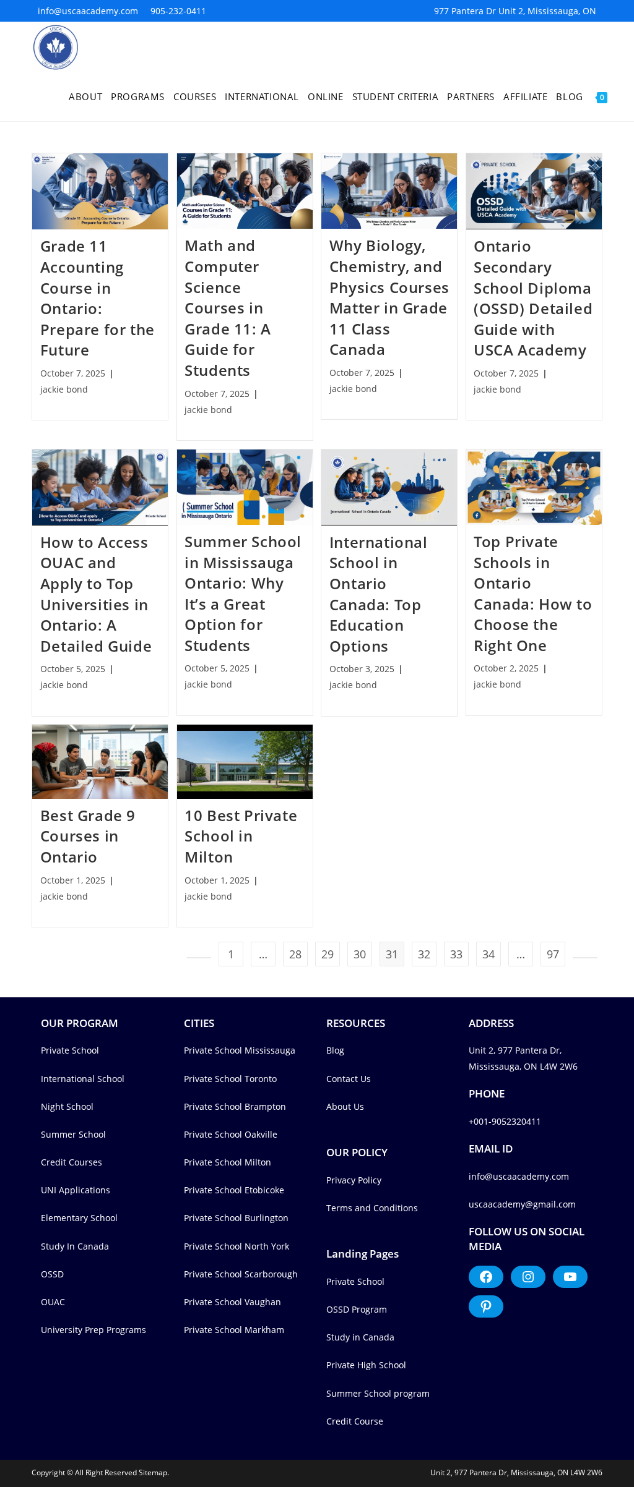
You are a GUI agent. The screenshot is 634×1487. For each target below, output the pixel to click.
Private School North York (236, 1246)
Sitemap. (154, 1472)
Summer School (73, 1134)
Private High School (366, 1365)
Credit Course (354, 1421)
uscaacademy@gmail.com (522, 1204)
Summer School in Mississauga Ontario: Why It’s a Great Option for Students (243, 593)
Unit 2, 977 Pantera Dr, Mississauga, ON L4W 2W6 (516, 1472)
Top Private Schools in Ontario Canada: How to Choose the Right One (533, 593)
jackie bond (64, 389)
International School (82, 1078)
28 (295, 954)
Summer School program (378, 1393)
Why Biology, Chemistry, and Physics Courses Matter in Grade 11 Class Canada (389, 297)
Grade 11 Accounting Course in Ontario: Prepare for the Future (97, 298)
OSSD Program (356, 1309)
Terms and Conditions (372, 1208)
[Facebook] (486, 1277)
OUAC (53, 1302)
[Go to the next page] (585, 957)
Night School (67, 1106)
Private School (70, 1050)
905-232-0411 (178, 11)
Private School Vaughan (232, 1302)
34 (488, 954)
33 (456, 954)
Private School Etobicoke (234, 1190)
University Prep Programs (93, 1330)
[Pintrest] (486, 1306)
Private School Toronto (230, 1078)
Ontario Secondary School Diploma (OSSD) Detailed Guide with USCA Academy (533, 298)
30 (360, 954)
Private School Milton (227, 1162)
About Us (345, 1106)
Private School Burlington (236, 1218)
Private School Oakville (230, 1134)
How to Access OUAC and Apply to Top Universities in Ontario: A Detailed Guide (96, 594)
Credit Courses (71, 1162)
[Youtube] (570, 1277)
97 (553, 954)
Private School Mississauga (239, 1050)
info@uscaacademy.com (88, 11)
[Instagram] (528, 1277)
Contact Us (348, 1078)
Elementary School (79, 1218)
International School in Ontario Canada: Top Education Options (378, 594)
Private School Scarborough (241, 1274)
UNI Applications (75, 1190)
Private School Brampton (235, 1106)
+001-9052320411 (505, 1121)
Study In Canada (75, 1246)
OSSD (52, 1274)
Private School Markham (234, 1330)
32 (424, 954)
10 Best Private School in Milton (241, 836)
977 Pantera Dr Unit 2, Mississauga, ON (515, 11)
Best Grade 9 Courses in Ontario (88, 836)
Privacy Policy (353, 1180)
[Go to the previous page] (198, 957)
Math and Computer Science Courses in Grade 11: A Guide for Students (228, 307)
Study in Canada (360, 1337)
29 (327, 954)
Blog (335, 1050)
